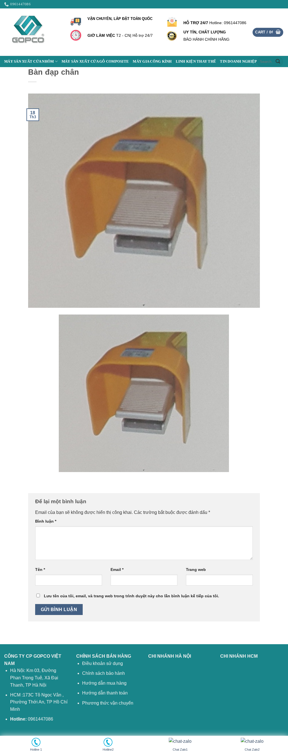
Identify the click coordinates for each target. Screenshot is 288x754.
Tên (40, 569)
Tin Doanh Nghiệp (238, 61)
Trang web (196, 569)
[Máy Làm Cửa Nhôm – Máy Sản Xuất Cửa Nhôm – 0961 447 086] (32, 32)
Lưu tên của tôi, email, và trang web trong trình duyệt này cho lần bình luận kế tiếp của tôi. (131, 596)
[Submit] (278, 61)
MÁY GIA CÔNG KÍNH (152, 61)
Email (117, 569)
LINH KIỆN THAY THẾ (196, 61)
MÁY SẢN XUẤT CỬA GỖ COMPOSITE (95, 61)
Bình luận (45, 521)
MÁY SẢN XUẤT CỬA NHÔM (29, 61)
